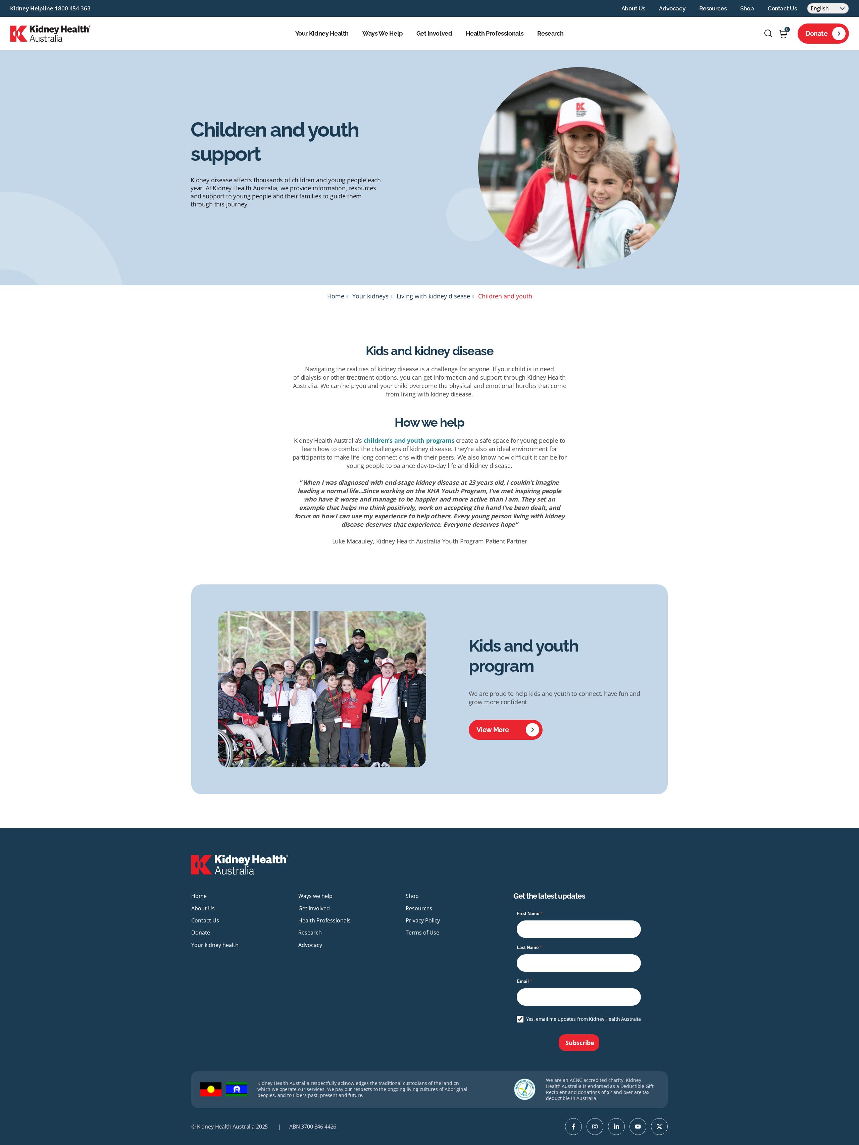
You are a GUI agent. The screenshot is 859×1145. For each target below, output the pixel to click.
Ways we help (382, 33)
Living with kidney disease (433, 296)
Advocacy (672, 8)
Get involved (434, 33)
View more (492, 730)
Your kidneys (370, 296)
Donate (816, 34)
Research (550, 33)
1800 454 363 (72, 8)
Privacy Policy (423, 920)
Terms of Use (422, 932)
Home (335, 296)
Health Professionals (494, 33)
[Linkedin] (616, 1126)
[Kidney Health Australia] (50, 33)
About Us (633, 8)
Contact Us (782, 8)
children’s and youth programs (409, 440)
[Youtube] (637, 1126)
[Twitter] (659, 1126)
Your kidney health (322, 33)
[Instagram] (595, 1126)
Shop (747, 8)
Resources (712, 8)
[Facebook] (573, 1126)
